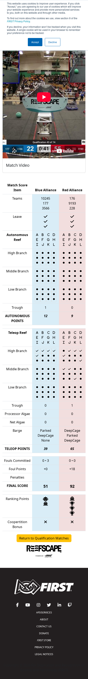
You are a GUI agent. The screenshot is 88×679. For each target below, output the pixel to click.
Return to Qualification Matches (44, 538)
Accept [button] (35, 42)
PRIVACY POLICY (44, 647)
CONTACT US (44, 626)
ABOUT (44, 619)
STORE (44, 640)
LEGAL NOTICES (44, 654)
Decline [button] (52, 42)
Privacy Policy (18, 21)
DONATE (44, 633)
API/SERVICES (44, 612)
